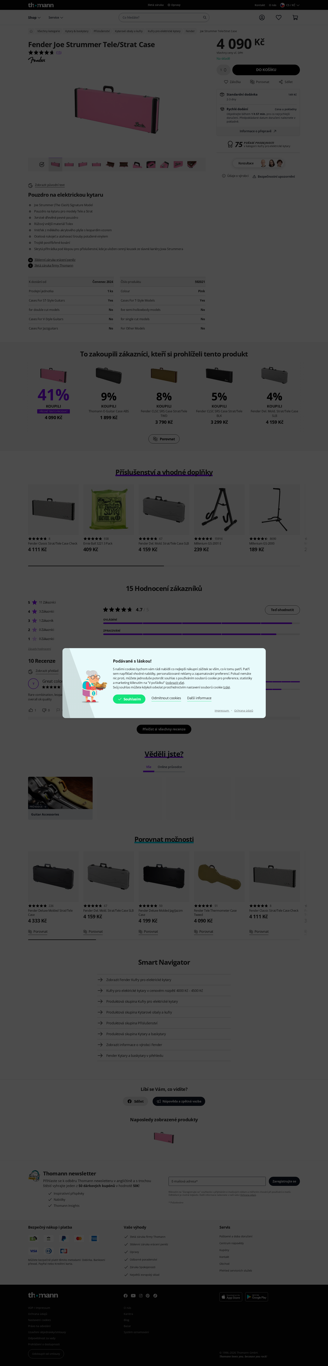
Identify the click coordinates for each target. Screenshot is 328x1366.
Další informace (199, 698)
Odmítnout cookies (166, 698)
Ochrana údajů (243, 710)
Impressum (222, 710)
